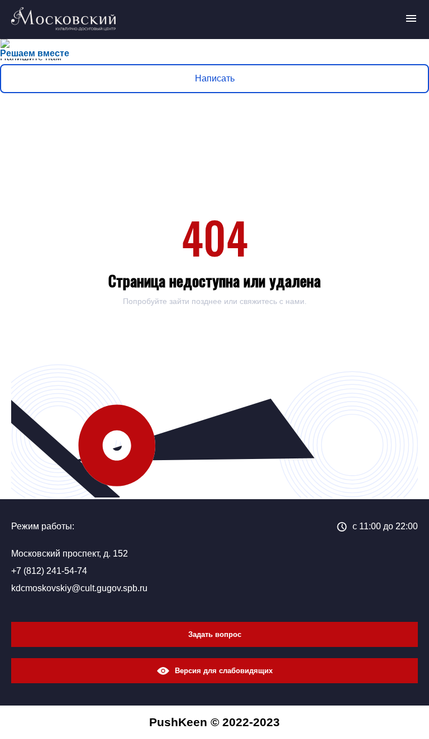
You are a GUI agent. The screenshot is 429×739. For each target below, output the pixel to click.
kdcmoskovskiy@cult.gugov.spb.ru (79, 588)
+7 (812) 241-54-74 (49, 571)
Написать (215, 78)
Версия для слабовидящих (224, 670)
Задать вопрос (214, 634)
